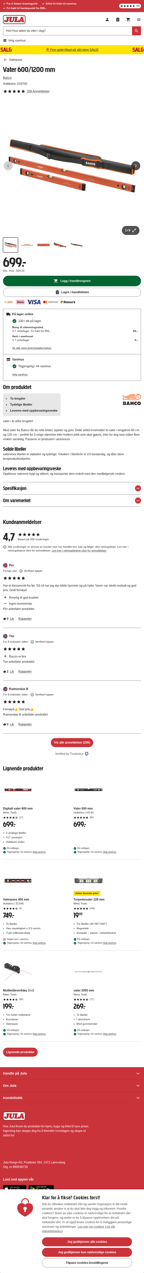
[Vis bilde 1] (10, 244)
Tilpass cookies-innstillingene (87, 1262)
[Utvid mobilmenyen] (138, 19)
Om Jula (9, 1085)
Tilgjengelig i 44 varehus (26, 852)
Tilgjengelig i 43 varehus (96, 943)
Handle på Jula (15, 1073)
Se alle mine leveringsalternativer (32, 347)
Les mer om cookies (91, 1226)
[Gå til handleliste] (117, 19)
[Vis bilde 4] (60, 244)
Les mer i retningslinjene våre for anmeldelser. (79, 550)
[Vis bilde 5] (76, 244)
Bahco (7, 77)
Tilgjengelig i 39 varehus (26, 943)
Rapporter (25, 618)
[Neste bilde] (135, 165)
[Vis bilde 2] (27, 244)
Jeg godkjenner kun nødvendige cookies (87, 1252)
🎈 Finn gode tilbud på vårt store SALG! (72, 49)
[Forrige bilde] (8, 165)
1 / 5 (127, 230)
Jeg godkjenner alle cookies (87, 1241)
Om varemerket (17, 500)
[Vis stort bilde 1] (72, 166)
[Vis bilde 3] (43, 244)
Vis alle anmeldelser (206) (72, 742)
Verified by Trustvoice (69, 753)
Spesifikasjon (14, 488)
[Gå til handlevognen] (128, 19)
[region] (72, 1231)
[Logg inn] (107, 19)
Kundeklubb (12, 1098)
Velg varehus (17, 40)
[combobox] (72, 30)
